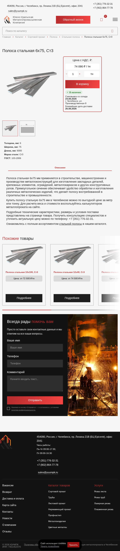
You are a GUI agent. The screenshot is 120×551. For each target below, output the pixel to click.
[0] (101, 20)
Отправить (35, 400)
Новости (7, 518)
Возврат (7, 492)
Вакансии (7, 485)
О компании (9, 525)
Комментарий (16, 372)
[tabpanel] (60, 199)
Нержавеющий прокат (59, 509)
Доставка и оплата (13, 498)
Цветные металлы (57, 527)
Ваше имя (13, 340)
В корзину (82, 84)
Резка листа (100, 491)
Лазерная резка (102, 503)
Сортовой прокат (57, 491)
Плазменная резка (103, 509)
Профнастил (54, 515)
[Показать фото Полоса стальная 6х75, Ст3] (27, 128)
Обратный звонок (73, 19)
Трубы (51, 497)
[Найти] (112, 31)
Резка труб (99, 497)
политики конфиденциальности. (23, 410)
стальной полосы (70, 223)
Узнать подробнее (50, 546)
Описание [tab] (60, 167)
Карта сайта (9, 505)
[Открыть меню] (115, 19)
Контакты (7, 511)
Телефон (13, 356)
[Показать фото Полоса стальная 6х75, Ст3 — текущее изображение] (10, 128)
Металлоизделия (57, 521)
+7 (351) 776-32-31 (103, 4)
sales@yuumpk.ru (17, 11)
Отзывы (7, 531)
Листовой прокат (56, 503)
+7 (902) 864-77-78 (103, 7)
